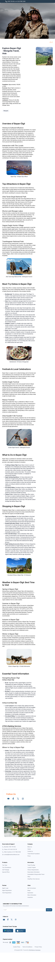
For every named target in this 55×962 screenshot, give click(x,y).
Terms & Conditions (27, 947)
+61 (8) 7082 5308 (20, 1)
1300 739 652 (10, 1)
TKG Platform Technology (34, 950)
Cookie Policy (16, 947)
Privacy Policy (38, 947)
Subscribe (49, 909)
